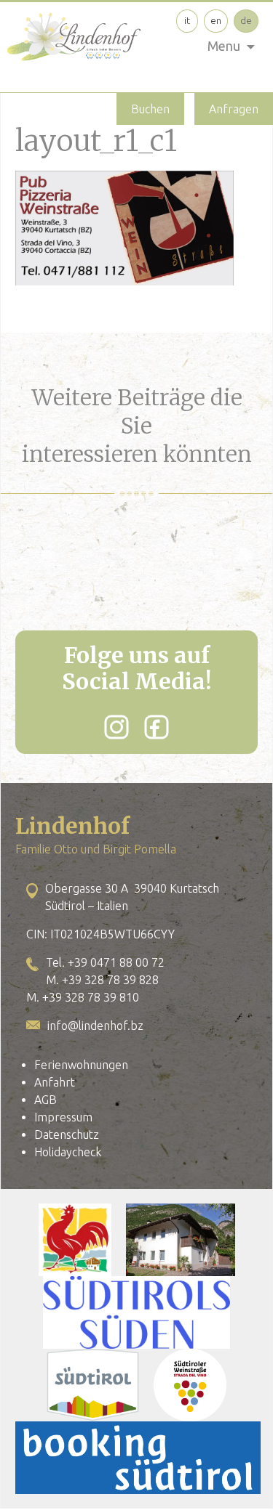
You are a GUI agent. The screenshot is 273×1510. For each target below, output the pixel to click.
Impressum (63, 1117)
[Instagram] (116, 727)
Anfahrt (54, 1082)
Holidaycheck (67, 1151)
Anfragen (233, 108)
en (215, 20)
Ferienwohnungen (81, 1064)
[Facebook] (156, 727)
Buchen (150, 108)
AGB (45, 1099)
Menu (223, 45)
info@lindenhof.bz (95, 1025)
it (187, 20)
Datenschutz (66, 1134)
